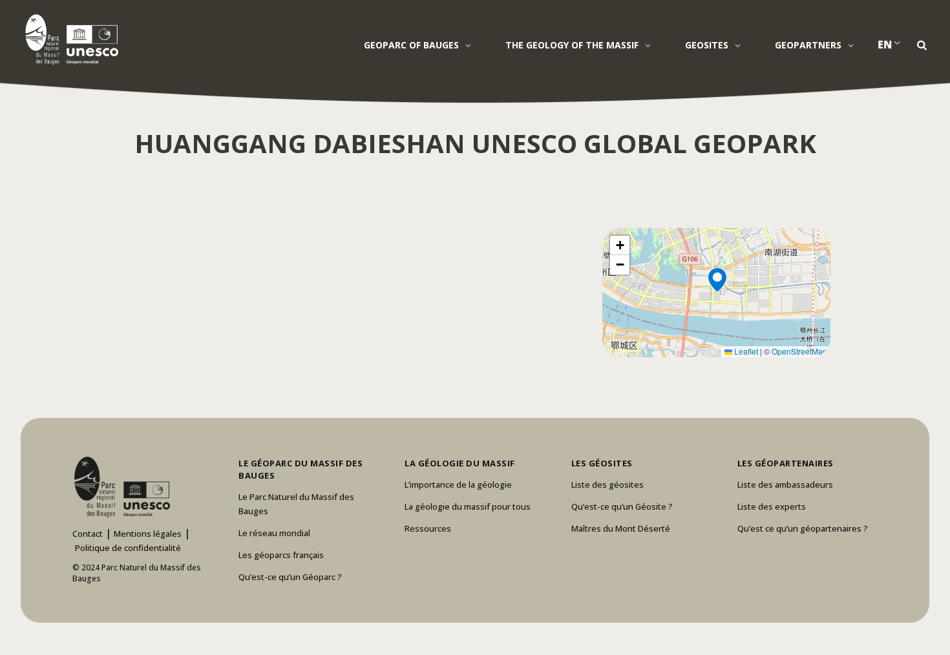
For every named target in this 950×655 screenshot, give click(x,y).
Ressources (428, 528)
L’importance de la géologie (458, 484)
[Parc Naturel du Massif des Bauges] (69, 39)
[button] (717, 292)
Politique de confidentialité (128, 548)
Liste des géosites (607, 484)
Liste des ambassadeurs (785, 484)
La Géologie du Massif (460, 463)
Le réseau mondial (274, 533)
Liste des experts (771, 506)
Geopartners (808, 45)
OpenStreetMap (799, 351)
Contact (87, 533)
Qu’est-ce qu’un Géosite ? (622, 506)
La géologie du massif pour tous (468, 506)
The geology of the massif (572, 45)
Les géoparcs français (281, 555)
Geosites (706, 45)
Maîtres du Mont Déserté (620, 528)
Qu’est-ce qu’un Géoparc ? (290, 577)
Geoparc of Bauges (411, 45)
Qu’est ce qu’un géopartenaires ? (802, 528)
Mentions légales (148, 533)
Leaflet (745, 351)
